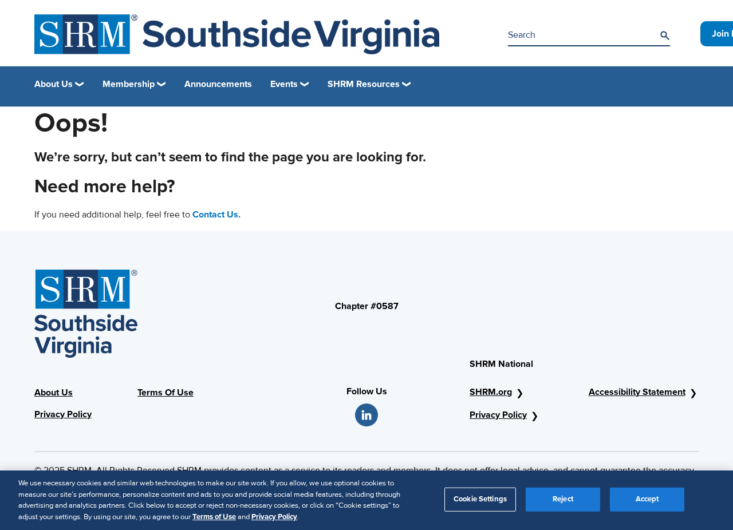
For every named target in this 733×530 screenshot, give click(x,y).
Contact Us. (216, 214)
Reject (563, 499)
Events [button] (284, 84)
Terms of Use (214, 516)
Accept (647, 499)
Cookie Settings (480, 499)
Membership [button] (129, 84)
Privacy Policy (63, 414)
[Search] (665, 35)
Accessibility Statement (637, 392)
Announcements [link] (218, 84)
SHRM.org (491, 392)
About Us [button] (53, 84)
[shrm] (236, 34)
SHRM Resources (364, 84)
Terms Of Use (165, 392)
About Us (53, 392)
